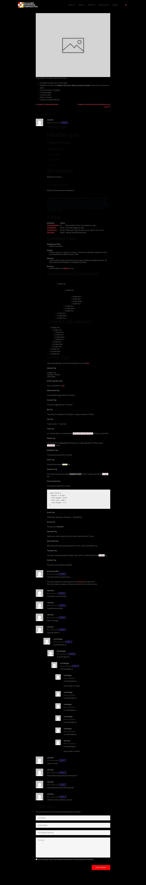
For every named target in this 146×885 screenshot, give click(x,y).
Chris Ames (50, 232)
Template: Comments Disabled (47, 104)
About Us (72, 5)
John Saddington (52, 225)
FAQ (87, 363)
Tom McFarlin (51, 228)
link (63, 385)
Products (91, 5)
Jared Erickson (52, 230)
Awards (115, 5)
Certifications (103, 5)
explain (65, 268)
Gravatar (80, 582)
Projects (81, 5)
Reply (64, 122)
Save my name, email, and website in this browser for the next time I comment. (65, 859)
